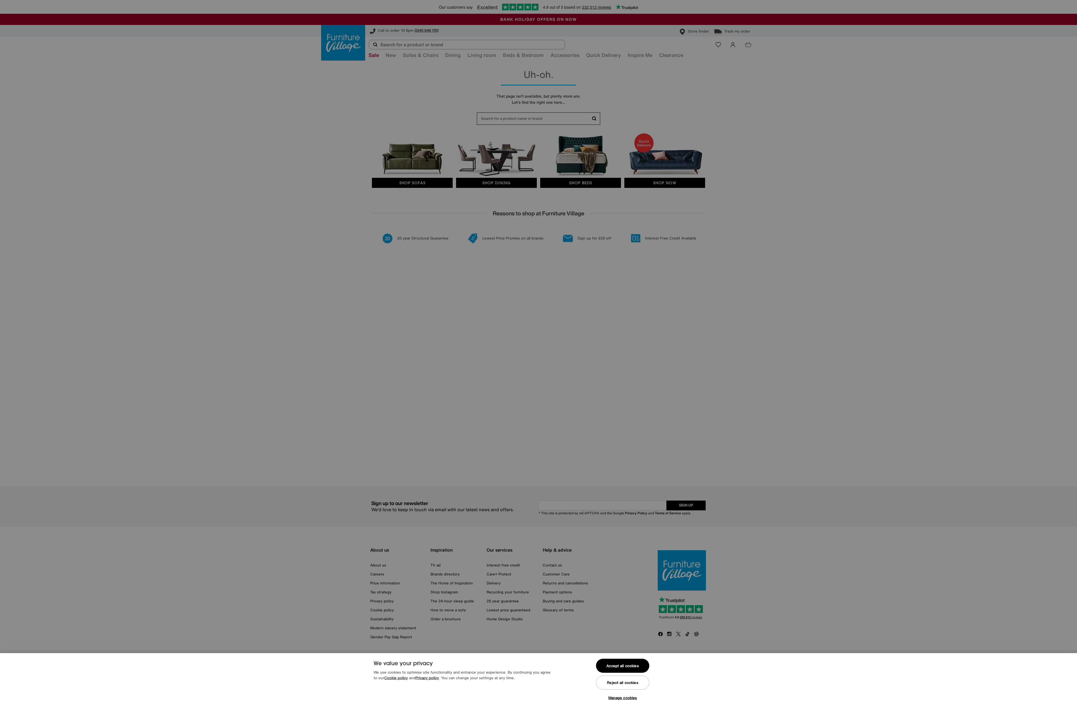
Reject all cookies (622, 682)
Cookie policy (396, 678)
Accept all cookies (622, 666)
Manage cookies (622, 698)
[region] (538, 682)
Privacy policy (427, 678)
